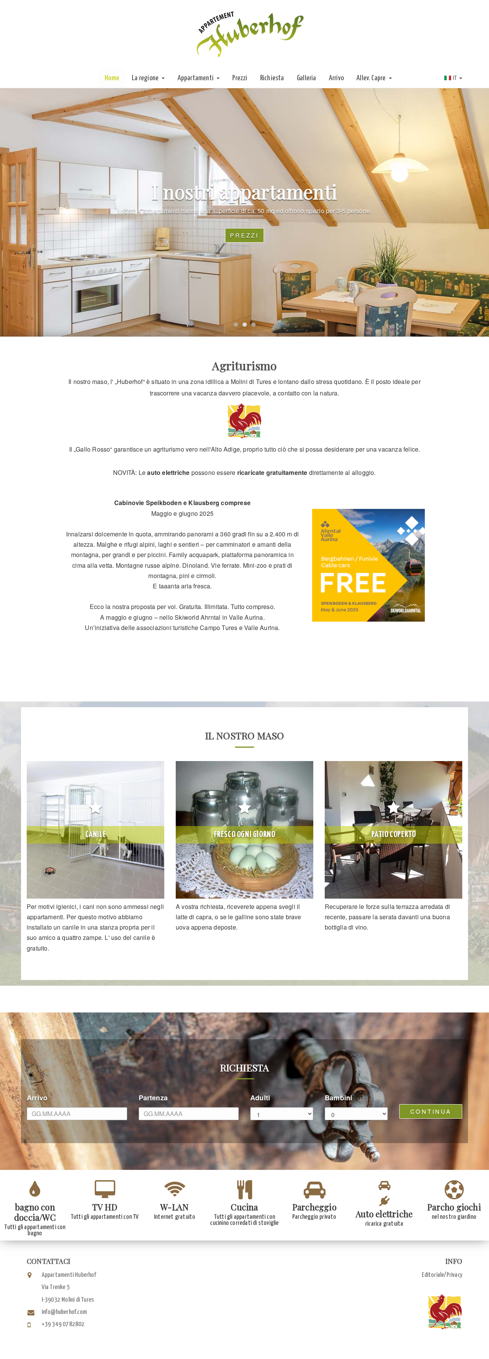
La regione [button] (146, 78)
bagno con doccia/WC (35, 1212)
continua (431, 1111)
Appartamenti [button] (196, 78)
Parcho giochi (454, 1207)
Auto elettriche (384, 1214)
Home (112, 78)
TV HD (104, 1207)
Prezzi (239, 78)
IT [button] (455, 78)
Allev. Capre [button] (371, 78)
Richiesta (272, 78)
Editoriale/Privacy (442, 1275)
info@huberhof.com (64, 1312)
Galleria (306, 78)
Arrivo (336, 78)
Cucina (244, 1207)
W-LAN (174, 1207)
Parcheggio (314, 1207)
